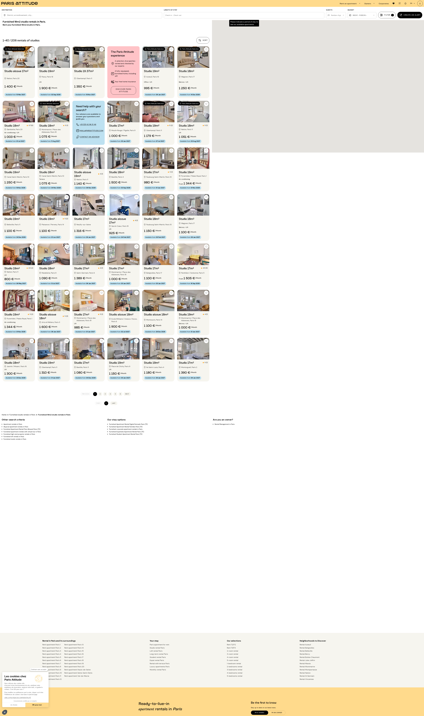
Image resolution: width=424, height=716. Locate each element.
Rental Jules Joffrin (307, 660)
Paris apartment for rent (159, 644)
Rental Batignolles (307, 648)
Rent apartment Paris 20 (74, 666)
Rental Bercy (305, 654)
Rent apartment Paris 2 (51, 648)
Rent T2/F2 (231, 644)
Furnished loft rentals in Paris (14, 437)
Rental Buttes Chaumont (309, 657)
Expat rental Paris (157, 660)
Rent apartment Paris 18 (74, 660)
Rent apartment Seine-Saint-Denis (78, 673)
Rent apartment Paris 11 (51, 676)
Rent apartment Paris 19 (74, 663)
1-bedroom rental (234, 663)
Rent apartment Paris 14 (74, 648)
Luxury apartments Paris (159, 666)
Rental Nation (305, 673)
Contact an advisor (89, 137)
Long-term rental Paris (159, 654)
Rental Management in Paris (225, 424)
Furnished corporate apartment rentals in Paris (125, 429)
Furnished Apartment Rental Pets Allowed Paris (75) (22, 429)
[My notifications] (405, 3)
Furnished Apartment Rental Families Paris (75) (125, 427)
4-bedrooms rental (234, 673)
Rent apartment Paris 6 (51, 660)
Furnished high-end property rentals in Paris (19, 434)
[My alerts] (399, 3)
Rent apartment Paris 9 (51, 670)
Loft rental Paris (156, 651)
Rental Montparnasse (308, 670)
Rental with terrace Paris (159, 663)
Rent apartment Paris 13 (73, 644)
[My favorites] (394, 3)
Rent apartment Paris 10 (52, 673)
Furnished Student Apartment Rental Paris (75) (125, 434)
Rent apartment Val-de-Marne (76, 676)
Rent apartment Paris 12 (52, 679)
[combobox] (84, 15)
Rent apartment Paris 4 (51, 654)
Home (4, 415)
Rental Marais (305, 663)
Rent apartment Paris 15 (74, 651)
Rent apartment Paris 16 (74, 654)
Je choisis (13, 705)
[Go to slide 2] (20, 64)
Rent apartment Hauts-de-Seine (77, 670)
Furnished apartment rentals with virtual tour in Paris (22, 432)
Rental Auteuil (305, 644)
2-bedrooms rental (234, 666)
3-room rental (232, 654)
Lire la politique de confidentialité (17, 697)
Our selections (234, 641)
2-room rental (232, 651)
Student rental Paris (158, 657)
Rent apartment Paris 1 (51, 644)
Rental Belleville (306, 651)
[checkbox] (32, 49)
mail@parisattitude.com (91, 130)
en (411, 3)
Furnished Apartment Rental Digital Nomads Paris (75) (128, 424)
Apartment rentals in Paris (13, 424)
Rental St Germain (307, 676)
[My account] (420, 3)
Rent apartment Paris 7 (51, 663)
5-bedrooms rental (234, 676)
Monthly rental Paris (158, 670)
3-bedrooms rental (234, 670)
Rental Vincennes (307, 679)
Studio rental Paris (157, 648)
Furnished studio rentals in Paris (22, 415)
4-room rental (232, 657)
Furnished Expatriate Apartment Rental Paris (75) (126, 432)
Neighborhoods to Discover (313, 641)
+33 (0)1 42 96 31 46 (88, 124)
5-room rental (232, 660)
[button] (4, 712)
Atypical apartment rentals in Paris (16, 427)
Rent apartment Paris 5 (51, 657)
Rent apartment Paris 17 (73, 657)
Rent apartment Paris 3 (51, 651)
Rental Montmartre (307, 666)
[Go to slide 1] (18, 64)
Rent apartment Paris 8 (51, 666)
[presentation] (350, 3)
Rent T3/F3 (231, 648)
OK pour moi (37, 705)
